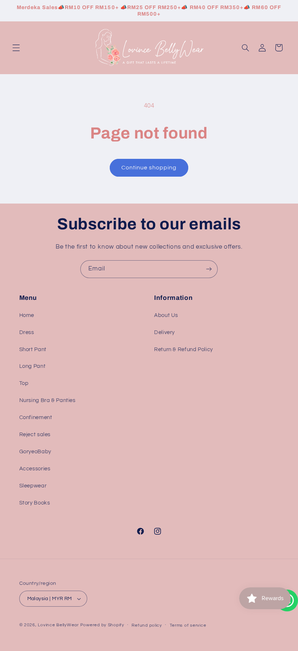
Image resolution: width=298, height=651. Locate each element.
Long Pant (32, 366)
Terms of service (188, 625)
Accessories (35, 468)
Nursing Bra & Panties (47, 400)
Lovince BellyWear (58, 625)
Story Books (34, 503)
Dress (26, 332)
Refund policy (147, 625)
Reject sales (35, 434)
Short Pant (33, 349)
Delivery (164, 332)
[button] (16, 47)
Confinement (35, 417)
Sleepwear (33, 486)
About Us (166, 315)
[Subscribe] (209, 269)
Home (27, 315)
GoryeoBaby (35, 451)
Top (24, 383)
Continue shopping (149, 167)
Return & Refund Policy (183, 349)
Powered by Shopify (102, 625)
